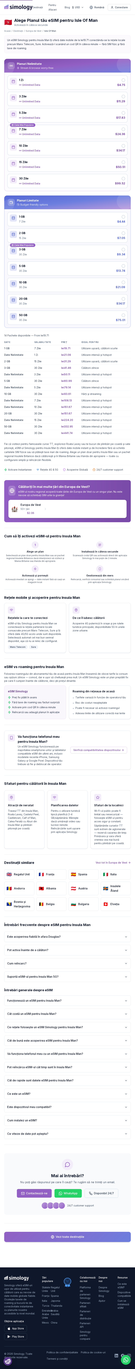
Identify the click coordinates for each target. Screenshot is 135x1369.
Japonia (55, 1300)
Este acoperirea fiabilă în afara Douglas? (34, 936)
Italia (44, 1300)
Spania (55, 1295)
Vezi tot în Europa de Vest (111, 862)
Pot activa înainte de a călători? (27, 950)
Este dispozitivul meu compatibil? (29, 1107)
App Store (18, 1328)
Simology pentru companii (85, 1335)
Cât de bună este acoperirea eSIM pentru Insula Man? (42, 1040)
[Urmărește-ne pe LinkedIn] (116, 1355)
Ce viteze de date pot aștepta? (27, 1133)
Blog (67, 7)
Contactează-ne (36, 1193)
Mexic (45, 1322)
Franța (45, 1295)
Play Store (18, 1336)
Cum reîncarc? (17, 963)
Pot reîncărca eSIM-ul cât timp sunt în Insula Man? (39, 1067)
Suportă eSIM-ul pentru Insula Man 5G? (33, 976)
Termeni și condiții (57, 1358)
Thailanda (56, 1305)
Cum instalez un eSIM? (22, 1120)
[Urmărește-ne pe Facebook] (122, 1355)
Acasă (7, 31)
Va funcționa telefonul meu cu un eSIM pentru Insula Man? (45, 1054)
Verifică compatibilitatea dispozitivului (97, 750)
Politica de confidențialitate (62, 1352)
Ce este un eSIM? (18, 1093)
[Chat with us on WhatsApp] (126, 1360)
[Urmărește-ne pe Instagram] (129, 1355)
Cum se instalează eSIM (123, 1304)
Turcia (45, 1305)
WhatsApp (71, 1193)
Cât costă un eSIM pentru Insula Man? (31, 1014)
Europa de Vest (33, 31)
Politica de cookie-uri (93, 1352)
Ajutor (102, 1300)
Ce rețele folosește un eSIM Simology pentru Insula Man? (45, 1027)
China (54, 1322)
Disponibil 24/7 (104, 1193)
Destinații (37, 7)
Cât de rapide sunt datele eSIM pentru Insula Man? (40, 1080)
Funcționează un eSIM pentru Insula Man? (34, 1000)
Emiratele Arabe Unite (47, 1314)
